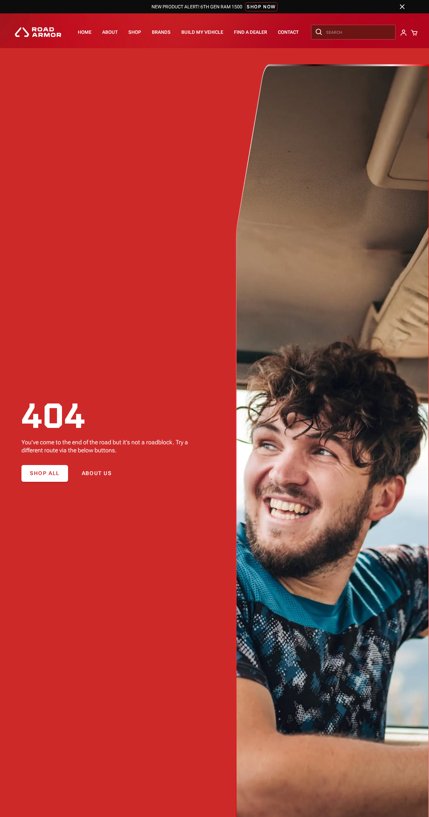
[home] (38, 32)
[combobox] (353, 32)
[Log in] (403, 32)
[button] (134, 32)
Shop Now (261, 6)
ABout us (97, 473)
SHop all (45, 473)
